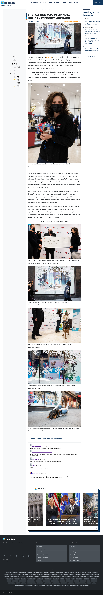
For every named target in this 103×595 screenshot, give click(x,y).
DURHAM (7, 576)
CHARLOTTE (12, 574)
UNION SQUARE (57, 585)
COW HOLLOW (54, 574)
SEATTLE (89, 583)
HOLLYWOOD (83, 576)
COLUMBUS (46, 574)
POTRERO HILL (11, 583)
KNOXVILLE (17, 578)
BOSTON (84, 572)
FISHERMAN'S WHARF (55, 576)
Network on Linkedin (42, 554)
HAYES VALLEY (76, 576)
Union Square (46, 438)
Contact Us (40, 560)
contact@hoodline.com (9, 561)
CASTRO (6, 574)
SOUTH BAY (8, 572)
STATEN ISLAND (29, 585)
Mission (39, 438)
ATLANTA (67, 572)
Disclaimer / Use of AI (75, 560)
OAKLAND (30, 572)
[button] (30, 528)
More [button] (76, 2)
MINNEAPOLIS (94, 578)
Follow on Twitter (41, 549)
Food (64, 2)
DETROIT (71, 574)
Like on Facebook (41, 552)
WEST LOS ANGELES (84, 585)
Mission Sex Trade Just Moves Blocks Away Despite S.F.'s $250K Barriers (92, 31)
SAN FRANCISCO (22, 572)
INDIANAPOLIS (10, 578)
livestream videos (70, 182)
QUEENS (18, 583)
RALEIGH (23, 583)
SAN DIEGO (71, 583)
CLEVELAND (40, 574)
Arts (70, 2)
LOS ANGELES (40, 578)
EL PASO (22, 576)
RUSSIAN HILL (40, 583)
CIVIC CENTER (33, 574)
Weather (57, 2)
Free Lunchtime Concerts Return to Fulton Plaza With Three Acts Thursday (92, 50)
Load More (91, 56)
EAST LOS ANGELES (15, 576)
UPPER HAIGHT (65, 585)
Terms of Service (74, 557)
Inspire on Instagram (42, 557)
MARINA (62, 578)
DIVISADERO (77, 574)
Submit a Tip (73, 546)
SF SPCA (49, 57)
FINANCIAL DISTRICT (45, 576)
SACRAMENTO (48, 583)
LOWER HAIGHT (48, 578)
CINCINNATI (25, 574)
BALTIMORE (78, 572)
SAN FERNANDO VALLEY (80, 583)
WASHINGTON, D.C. (74, 585)
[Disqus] (54, 461)
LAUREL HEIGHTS (31, 578)
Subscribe (97, 2)
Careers (72, 549)
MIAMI (73, 578)
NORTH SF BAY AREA (38, 572)
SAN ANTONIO (64, 583)
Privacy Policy (73, 554)
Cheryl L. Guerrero (33, 21)
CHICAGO (19, 574)
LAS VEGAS (23, 578)
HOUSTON (96, 576)
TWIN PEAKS (49, 585)
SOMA (94, 583)
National (34, 2)
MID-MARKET (79, 578)
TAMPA (35, 585)
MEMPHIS (68, 578)
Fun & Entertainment (47, 10)
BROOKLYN (95, 572)
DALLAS (60, 574)
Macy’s (57, 57)
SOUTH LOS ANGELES (19, 585)
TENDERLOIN (42, 585)
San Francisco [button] (6, 5)
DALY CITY (46, 572)
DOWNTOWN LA (85, 574)
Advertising (73, 552)
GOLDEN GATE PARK (66, 576)
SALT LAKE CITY (56, 583)
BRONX (89, 572)
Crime (50, 2)
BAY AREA (52, 572)
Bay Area (30, 10)
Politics (43, 2)
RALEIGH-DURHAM (31, 583)
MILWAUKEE (86, 578)
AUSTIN (72, 572)
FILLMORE (37, 576)
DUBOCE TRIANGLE (95, 574)
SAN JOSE (15, 572)
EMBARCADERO (29, 576)
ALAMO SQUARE (59, 572)
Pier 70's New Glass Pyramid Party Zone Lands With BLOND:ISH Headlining (92, 23)
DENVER (66, 574)
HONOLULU (90, 576)
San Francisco (37, 10)
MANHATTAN (56, 578)
